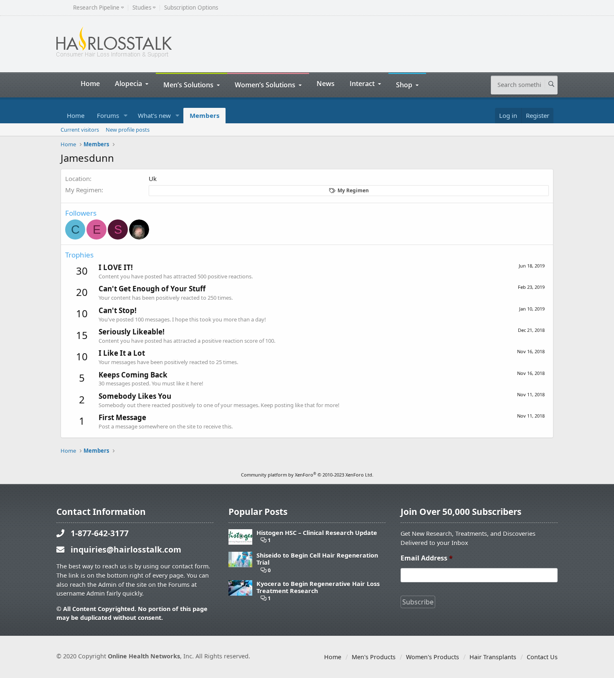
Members (204, 115)
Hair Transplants (492, 657)
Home (90, 83)
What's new (154, 115)
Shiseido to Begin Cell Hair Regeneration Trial (317, 559)
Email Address (427, 558)
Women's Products (432, 657)
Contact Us (542, 657)
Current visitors (80, 129)
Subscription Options (191, 7)
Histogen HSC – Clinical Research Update (316, 532)
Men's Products (374, 657)
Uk (153, 178)
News (326, 83)
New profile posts (128, 129)
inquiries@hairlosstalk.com (126, 549)
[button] (126, 115)
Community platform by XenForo (307, 475)
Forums (108, 115)
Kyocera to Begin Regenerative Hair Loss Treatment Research (318, 587)
